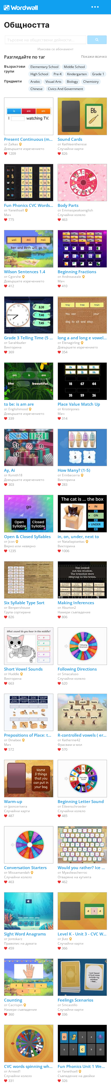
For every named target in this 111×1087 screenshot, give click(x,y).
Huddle (13, 674)
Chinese (36, 89)
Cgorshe (14, 276)
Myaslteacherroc (74, 872)
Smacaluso (70, 674)
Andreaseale (71, 276)
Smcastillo (69, 1005)
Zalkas (13, 144)
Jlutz (65, 939)
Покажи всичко (94, 56)
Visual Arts (53, 81)
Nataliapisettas (73, 541)
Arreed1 (14, 1071)
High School (39, 74)
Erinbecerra (71, 475)
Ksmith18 (15, 475)
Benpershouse (19, 607)
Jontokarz (15, 939)
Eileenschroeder (74, 806)
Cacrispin (15, 1005)
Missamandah (19, 872)
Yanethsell (16, 210)
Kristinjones (70, 409)
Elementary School (44, 66)
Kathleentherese (74, 144)
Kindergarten (77, 74)
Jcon (11, 541)
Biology (72, 81)
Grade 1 (98, 74)
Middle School (74, 66)
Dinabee (14, 740)
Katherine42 (71, 740)
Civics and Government (65, 89)
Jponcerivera (17, 806)
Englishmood (18, 409)
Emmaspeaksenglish (77, 210)
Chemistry (91, 81)
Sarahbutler (17, 342)
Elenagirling (71, 342)
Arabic (35, 81)
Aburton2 (69, 607)
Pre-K (58, 74)
